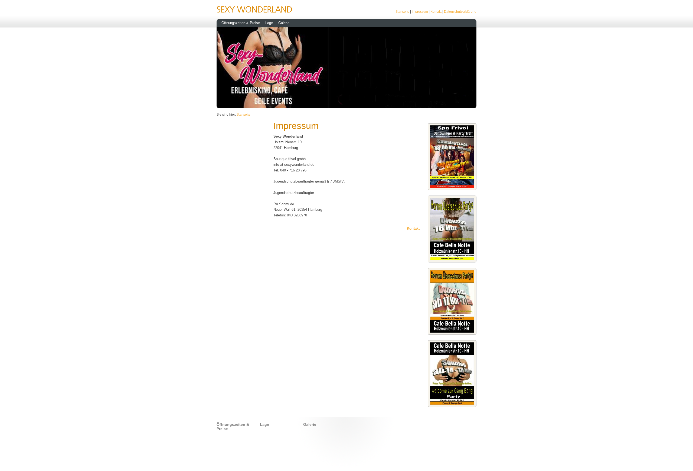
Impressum (420, 12)
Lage (269, 23)
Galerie (283, 23)
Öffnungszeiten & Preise (240, 23)
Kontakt (436, 12)
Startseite (402, 12)
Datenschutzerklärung (460, 12)
